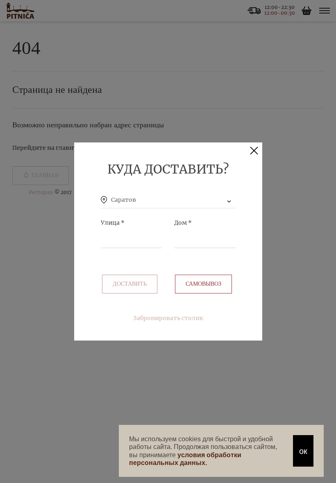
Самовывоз (203, 284)
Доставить (130, 284)
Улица (113, 222)
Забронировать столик (168, 318)
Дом (183, 222)
